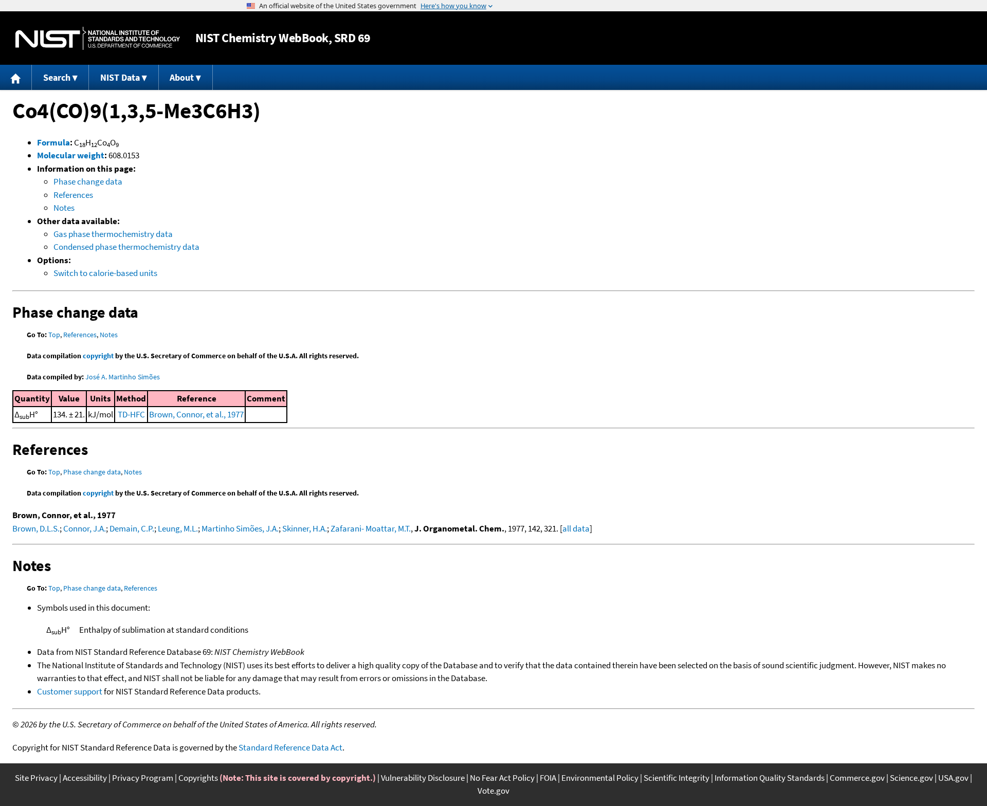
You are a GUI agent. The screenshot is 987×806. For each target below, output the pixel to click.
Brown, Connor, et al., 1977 (196, 414)
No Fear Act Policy (502, 777)
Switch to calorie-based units (105, 273)
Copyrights (198, 777)
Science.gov (911, 777)
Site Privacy (36, 777)
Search (56, 77)
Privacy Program (142, 777)
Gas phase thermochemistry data (113, 234)
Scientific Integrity (676, 777)
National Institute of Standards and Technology (97, 38)
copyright (98, 355)
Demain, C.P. (131, 528)
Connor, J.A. (84, 528)
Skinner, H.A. (304, 528)
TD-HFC (131, 414)
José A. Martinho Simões (122, 376)
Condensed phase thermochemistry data (126, 246)
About (182, 77)
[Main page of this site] (16, 77)
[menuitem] (16, 77)
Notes (64, 207)
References (73, 194)
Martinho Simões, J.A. (240, 528)
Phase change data (87, 181)
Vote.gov (493, 790)
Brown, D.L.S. (36, 528)
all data (576, 528)
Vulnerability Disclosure (423, 777)
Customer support (69, 691)
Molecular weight (70, 155)
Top (54, 334)
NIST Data (120, 77)
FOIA (548, 777)
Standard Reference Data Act (290, 747)
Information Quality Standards (770, 777)
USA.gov (953, 777)
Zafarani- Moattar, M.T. (371, 528)
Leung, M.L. (178, 528)
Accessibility (85, 777)
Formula (53, 142)
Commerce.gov (857, 777)
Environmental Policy (599, 777)
